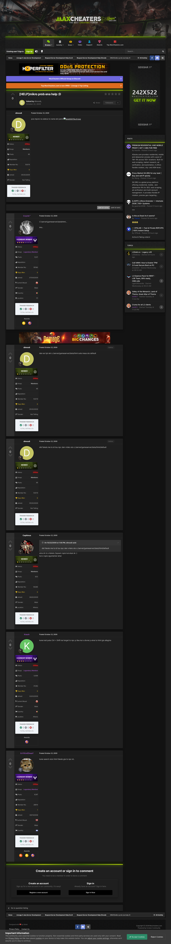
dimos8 (37, 101)
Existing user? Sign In (15, 51)
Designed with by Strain (18, 924)
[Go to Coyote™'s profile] (27, 227)
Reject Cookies (156, 937)
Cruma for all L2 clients (141, 305)
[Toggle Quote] (43, 543)
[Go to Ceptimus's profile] (27, 547)
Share (97, 103)
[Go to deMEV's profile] (129, 293)
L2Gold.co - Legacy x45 (142, 252)
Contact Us (25, 929)
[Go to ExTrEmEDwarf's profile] (27, 765)
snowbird (135, 268)
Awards (99, 45)
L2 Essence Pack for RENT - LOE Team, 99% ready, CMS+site (143, 278)
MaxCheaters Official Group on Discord (64, 79)
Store (70, 45)
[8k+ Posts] (21, 855)
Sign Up (29, 51)
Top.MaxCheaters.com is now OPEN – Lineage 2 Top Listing (64, 86)
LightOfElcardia (138, 283)
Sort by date (115, 207)
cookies (39, 938)
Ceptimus (27, 535)
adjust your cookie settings (98, 938)
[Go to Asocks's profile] (129, 146)
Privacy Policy (14, 929)
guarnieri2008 (139, 206)
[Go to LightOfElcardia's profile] (129, 277)
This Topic (153, 51)
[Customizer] (36, 51)
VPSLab (137, 233)
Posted (149, 150)
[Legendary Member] (30, 323)
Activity (59, 45)
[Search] (163, 51)
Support (89, 45)
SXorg (136, 178)
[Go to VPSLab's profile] (129, 229)
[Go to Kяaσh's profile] (27, 646)
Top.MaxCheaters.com (115, 45)
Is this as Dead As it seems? (143, 216)
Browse (48, 45)
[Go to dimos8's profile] (22, 102)
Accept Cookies (138, 937)
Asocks (137, 150)
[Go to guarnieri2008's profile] (129, 202)
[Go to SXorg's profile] (129, 174)
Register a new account (39, 892)
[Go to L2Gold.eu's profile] (129, 253)
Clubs (80, 45)
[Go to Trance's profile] (129, 217)
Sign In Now (90, 892)
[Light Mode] (42, 51)
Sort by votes (103, 207)
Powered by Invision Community (149, 928)
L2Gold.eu (136, 255)
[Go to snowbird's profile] (129, 264)
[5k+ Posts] (24, 323)
